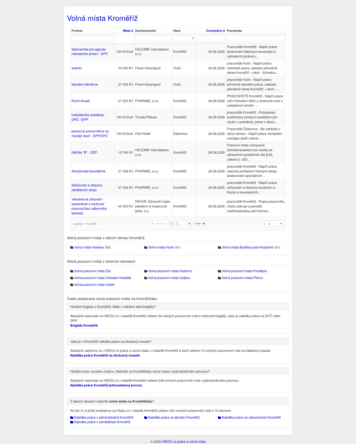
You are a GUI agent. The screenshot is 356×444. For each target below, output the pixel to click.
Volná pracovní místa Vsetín (94, 284)
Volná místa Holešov (89, 247)
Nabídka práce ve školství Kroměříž (173, 417)
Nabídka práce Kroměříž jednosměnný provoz (106, 385)
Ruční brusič (80, 100)
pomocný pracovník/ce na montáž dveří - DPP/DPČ (90, 133)
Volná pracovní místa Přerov (242, 277)
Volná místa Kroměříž (102, 17)
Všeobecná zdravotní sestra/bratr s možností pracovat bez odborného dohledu (89, 206)
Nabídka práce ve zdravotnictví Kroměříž (251, 417)
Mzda (127, 30)
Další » (199, 223)
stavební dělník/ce (84, 84)
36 (189, 223)
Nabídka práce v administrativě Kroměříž (103, 417)
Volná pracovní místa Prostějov (244, 271)
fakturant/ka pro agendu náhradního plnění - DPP (89, 51)
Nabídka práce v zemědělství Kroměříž (101, 421)
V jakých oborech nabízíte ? (112, 401)
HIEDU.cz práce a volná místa (184, 441)
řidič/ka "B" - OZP (84, 152)
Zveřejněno (214, 30)
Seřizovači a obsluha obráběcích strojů (86, 187)
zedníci (76, 68)
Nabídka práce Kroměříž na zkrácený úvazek (105, 355)
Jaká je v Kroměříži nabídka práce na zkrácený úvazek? (110, 341)
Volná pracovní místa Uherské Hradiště (102, 277)
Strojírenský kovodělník (88, 171)
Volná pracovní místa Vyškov (169, 277)
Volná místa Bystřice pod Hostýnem (248, 247)
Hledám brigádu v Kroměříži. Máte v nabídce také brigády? (113, 306)
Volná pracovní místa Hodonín (170, 271)
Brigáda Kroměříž (84, 325)
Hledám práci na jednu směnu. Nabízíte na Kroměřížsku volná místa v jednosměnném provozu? (140, 371)
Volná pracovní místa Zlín (92, 271)
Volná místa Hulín (161, 247)
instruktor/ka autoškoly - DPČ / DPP (88, 117)
